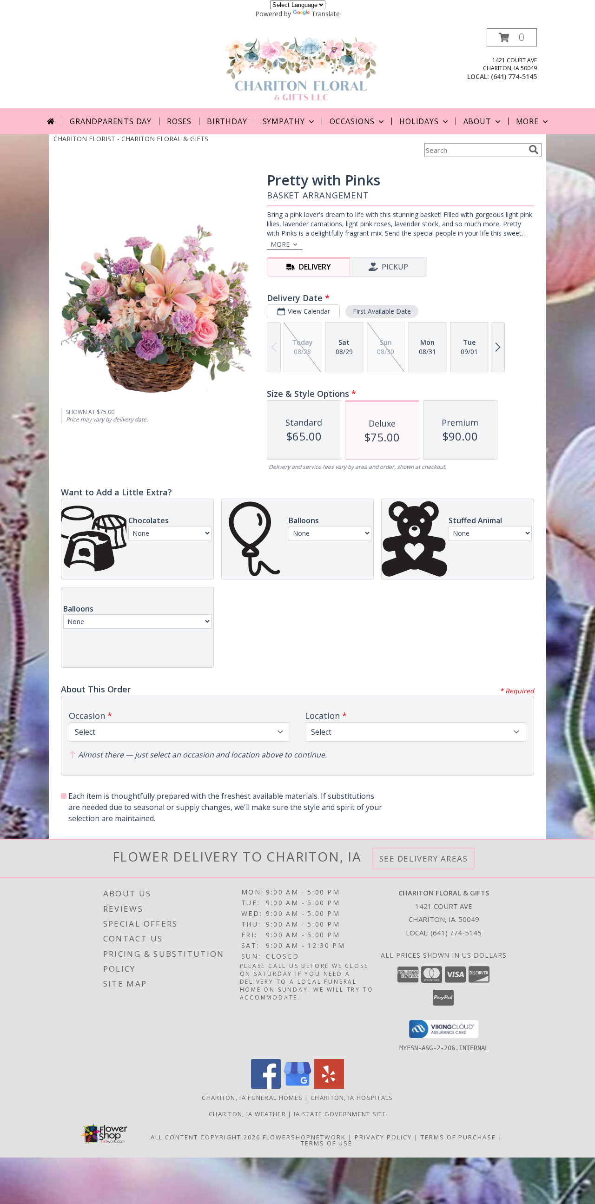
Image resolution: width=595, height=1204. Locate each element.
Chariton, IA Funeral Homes (252, 1097)
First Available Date (382, 311)
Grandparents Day (111, 121)
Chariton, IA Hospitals (352, 1097)
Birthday (227, 121)
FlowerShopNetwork (304, 1137)
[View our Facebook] (266, 1086)
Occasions (352, 121)
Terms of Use (326, 1143)
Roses (179, 121)
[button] (512, 37)
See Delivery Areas (423, 858)
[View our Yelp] (329, 1086)
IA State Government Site (340, 1114)
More (527, 121)
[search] (533, 150)
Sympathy (284, 121)
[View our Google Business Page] (297, 1086)
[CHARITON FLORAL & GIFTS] (301, 68)
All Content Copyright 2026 (205, 1137)
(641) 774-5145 (514, 76)
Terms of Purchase (458, 1137)
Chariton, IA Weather (247, 1114)
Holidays (418, 121)
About (477, 121)
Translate (325, 13)
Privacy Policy (383, 1137)
